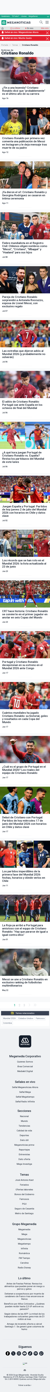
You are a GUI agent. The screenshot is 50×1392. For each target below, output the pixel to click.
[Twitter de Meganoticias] (13, 1354)
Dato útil (24, 1140)
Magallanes (33, 16)
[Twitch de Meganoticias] (41, 1354)
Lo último (16, 28)
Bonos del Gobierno (24, 1194)
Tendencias (24, 1125)
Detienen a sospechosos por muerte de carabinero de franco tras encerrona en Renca (24, 1296)
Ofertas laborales (24, 1189)
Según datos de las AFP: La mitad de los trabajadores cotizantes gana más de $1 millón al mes (24, 1316)
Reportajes (24, 1149)
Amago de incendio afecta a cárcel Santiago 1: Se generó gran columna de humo (24, 1327)
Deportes (24, 1135)
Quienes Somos (25, 1061)
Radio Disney (24, 1267)
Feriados (24, 1184)
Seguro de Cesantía (24, 1208)
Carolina (24, 1262)
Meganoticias (24, 1239)
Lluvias (24, 16)
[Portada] (2, 29)
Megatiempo (24, 1243)
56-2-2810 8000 (11, 1379)
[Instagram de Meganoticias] (19, 1354)
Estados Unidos (25, 1018)
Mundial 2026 (9, 1018)
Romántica (24, 1253)
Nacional (24, 1116)
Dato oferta (24, 1159)
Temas (15, 45)
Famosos (40, 1018)
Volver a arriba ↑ (25, 1385)
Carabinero (5, 16)
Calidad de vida (24, 1130)
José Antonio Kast (24, 1180)
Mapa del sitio (39, 1379)
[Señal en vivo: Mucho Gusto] (25, 41)
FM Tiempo (24, 1258)
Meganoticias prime (24, 1145)
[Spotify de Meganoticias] (36, 1354)
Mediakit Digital (25, 1071)
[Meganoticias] (25, 1041)
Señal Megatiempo (25, 1096)
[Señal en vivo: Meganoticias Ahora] (25, 35)
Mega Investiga (24, 1164)
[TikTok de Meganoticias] (30, 1354)
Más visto (45, 28)
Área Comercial (25, 1066)
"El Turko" (15, 16)
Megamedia (24, 1229)
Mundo (24, 1121)
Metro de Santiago (24, 1213)
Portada (4, 45)
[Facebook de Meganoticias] (8, 1354)
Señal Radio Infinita (25, 1101)
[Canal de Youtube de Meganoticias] (24, 1354)
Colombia (7, 1023)
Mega (24, 1234)
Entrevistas (24, 1154)
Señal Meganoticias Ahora (25, 1087)
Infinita (24, 1248)
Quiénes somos (26, 1379)
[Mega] (25, 1369)
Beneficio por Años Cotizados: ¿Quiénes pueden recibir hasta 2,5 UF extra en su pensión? (24, 1306)
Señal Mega (25, 1092)
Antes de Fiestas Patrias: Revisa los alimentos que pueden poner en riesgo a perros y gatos (24, 1286)
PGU (24, 1204)
